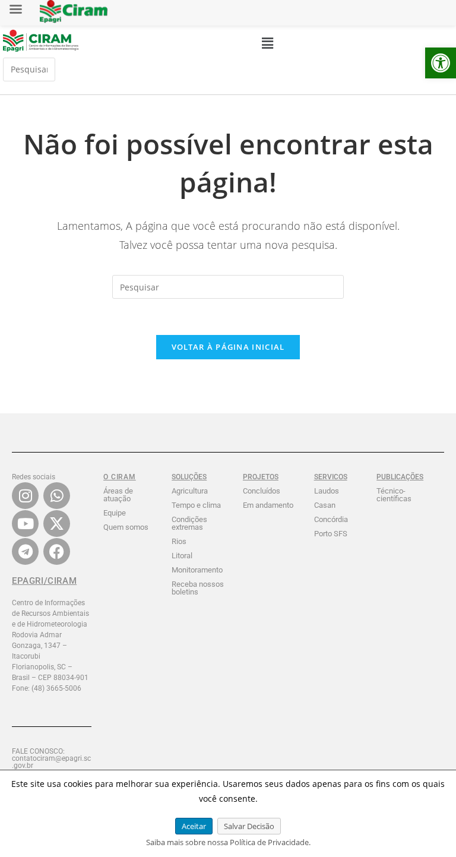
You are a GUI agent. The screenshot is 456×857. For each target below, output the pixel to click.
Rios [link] (179, 541)
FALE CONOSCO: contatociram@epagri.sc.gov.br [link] (51, 758)
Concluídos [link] (261, 490)
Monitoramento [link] (197, 569)
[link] (440, 63)
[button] (267, 42)
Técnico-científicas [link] (393, 494)
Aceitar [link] (194, 826)
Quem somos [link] (125, 527)
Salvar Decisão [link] (249, 826)
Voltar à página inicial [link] (228, 346)
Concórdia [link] (331, 519)
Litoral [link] (182, 555)
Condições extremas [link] (189, 523)
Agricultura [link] (190, 490)
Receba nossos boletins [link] (198, 588)
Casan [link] (324, 505)
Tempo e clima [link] (196, 505)
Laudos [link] (326, 490)
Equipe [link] (114, 512)
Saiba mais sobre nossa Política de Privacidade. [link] (228, 842)
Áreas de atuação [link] (118, 494)
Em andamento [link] (268, 505)
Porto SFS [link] (330, 533)
